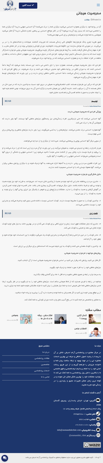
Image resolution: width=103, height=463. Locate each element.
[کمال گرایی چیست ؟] (95, 319)
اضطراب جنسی (80, 329)
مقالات (87, 20)
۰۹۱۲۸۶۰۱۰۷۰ (82, 425)
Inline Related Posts (95, 106)
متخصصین (45, 365)
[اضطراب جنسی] (95, 332)
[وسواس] (26, 319)
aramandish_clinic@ (82, 436)
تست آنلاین (26, 5)
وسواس (15, 315)
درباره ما (45, 352)
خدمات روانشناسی (41, 371)
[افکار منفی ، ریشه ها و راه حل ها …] (60, 319)
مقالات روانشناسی (42, 358)
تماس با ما (45, 377)
